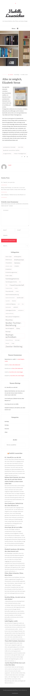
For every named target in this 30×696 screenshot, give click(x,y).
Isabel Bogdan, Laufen (11, 621)
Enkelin (17, 266)
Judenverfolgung (10, 304)
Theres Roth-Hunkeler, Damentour (15, 641)
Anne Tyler (20, 147)
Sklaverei (7, 343)
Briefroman (9, 259)
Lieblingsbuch (21, 310)
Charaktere (9, 263)
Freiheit (16, 288)
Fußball (17, 291)
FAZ (20, 281)
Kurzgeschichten (7, 153)
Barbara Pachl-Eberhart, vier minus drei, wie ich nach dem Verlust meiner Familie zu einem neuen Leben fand (15, 393)
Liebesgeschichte (11, 310)
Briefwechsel (19, 260)
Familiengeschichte (11, 282)
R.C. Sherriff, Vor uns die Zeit (8, 182)
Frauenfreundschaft (17, 285)
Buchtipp (16, 74)
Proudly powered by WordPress (10, 690)
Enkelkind (8, 269)
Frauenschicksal (9, 288)
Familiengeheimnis (12, 279)
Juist (19, 304)
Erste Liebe (9, 275)
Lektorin (15, 307)
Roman (8, 331)
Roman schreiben (11, 336)
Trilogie (12, 343)
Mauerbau (9, 320)
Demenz (17, 263)
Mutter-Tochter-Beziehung (14, 324)
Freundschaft (9, 291)
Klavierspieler (8, 307)
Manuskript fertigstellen (12, 316)
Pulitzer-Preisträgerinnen (20, 153)
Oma (18, 328)
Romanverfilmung (9, 340)
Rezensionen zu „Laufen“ (10, 359)
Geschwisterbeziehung (12, 294)
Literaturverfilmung (9, 313)
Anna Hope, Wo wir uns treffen (12, 404)
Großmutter (20, 297)
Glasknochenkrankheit (10, 297)
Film (6, 285)
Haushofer (8, 300)
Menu (13, 28)
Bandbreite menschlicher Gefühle (11, 150)
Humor (14, 301)
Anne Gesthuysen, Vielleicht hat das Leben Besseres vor (13, 194)
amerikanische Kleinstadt (9, 147)
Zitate (6, 432)
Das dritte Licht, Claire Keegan (16, 372)
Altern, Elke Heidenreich (14, 364)
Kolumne (7, 428)
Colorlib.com (15, 693)
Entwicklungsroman (11, 272)
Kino (23, 304)
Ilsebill (11, 74)
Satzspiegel (17, 340)
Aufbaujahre (17, 256)
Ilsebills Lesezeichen (15, 13)
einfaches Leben (9, 266)
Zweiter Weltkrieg (14, 346)
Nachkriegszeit (10, 328)
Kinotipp (7, 425)
